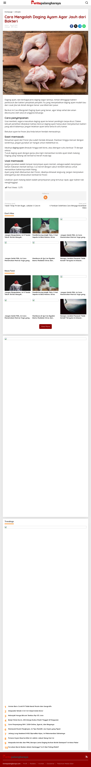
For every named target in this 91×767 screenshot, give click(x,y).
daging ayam (18, 147)
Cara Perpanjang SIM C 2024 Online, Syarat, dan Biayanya (31, 724)
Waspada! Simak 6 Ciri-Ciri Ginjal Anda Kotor (25, 711)
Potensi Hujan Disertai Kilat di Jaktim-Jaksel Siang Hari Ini (31, 738)
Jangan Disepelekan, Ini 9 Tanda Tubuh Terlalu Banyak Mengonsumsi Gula (17, 236)
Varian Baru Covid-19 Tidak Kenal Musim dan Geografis (30, 706)
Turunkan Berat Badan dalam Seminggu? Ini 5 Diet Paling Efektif (33, 747)
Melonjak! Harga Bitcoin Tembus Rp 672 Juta (25, 715)
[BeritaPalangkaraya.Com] (46, 2)
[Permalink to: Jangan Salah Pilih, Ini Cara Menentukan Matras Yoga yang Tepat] (73, 225)
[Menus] (5, 2)
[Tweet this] (75, 26)
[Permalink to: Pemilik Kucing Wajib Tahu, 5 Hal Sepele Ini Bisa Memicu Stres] (45, 225)
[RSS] (45, 197)
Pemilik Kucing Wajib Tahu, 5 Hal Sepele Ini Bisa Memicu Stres (45, 236)
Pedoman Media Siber (65, 764)
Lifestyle (7, 27)
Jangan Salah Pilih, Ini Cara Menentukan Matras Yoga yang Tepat (72, 236)
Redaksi (33, 764)
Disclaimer (50, 764)
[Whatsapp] (84, 26)
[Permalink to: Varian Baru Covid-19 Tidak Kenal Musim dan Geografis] (45, 614)
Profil (25, 764)
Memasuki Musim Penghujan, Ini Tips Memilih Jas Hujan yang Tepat (34, 729)
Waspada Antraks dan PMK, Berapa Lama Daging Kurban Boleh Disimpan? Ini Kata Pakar (43, 742)
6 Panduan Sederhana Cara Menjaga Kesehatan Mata (68, 205)
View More (45, 326)
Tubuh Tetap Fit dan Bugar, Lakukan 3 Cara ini (22, 204)
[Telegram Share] (80, 26)
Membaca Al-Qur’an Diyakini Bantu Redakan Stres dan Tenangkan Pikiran (43, 259)
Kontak (41, 764)
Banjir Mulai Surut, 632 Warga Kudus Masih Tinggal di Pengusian (33, 720)
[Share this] (71, 26)
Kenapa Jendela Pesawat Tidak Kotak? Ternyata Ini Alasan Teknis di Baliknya (72, 259)
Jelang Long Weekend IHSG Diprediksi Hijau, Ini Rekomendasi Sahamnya (36, 733)
